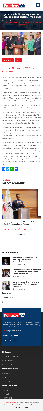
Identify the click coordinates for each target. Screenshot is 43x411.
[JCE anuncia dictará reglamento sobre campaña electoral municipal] (21, 43)
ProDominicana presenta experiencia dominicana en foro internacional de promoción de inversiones (27, 271)
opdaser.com (33, 405)
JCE (10, 20)
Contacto (7, 381)
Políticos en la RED (10, 229)
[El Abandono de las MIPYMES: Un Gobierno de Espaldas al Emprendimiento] (6, 261)
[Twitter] (5, 340)
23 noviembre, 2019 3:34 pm (25, 68)
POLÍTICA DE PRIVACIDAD (23, 407)
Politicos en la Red (10, 402)
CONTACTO (8, 398)
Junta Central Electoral (12, 357)
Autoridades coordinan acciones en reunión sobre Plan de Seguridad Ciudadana (26, 284)
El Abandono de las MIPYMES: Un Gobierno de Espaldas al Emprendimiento (25, 259)
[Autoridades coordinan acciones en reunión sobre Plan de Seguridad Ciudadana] (6, 285)
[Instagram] (10, 340)
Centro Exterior (10, 364)
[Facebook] (15, 340)
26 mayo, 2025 (20, 264)
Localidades (8, 361)
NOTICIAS (7, 390)
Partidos (7, 377)
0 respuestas (8, 71)
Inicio (3, 20)
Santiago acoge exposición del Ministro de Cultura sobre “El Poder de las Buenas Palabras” (20, 223)
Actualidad (7, 60)
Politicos (7, 373)
